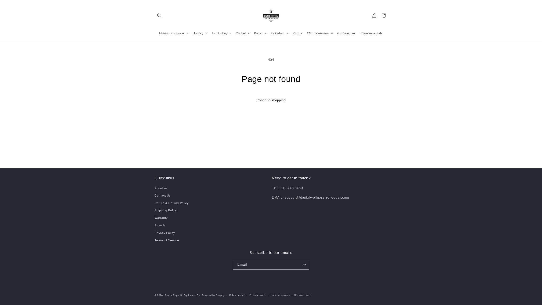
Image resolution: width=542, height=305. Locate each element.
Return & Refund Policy (171, 203)
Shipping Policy (166, 210)
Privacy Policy (165, 232)
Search (160, 225)
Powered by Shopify (213, 295)
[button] (159, 15)
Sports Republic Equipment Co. (183, 295)
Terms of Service (167, 240)
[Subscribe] (304, 265)
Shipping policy (303, 295)
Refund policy (237, 295)
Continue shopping (271, 100)
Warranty (161, 217)
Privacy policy (257, 295)
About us (161, 188)
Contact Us (163, 195)
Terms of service (280, 295)
